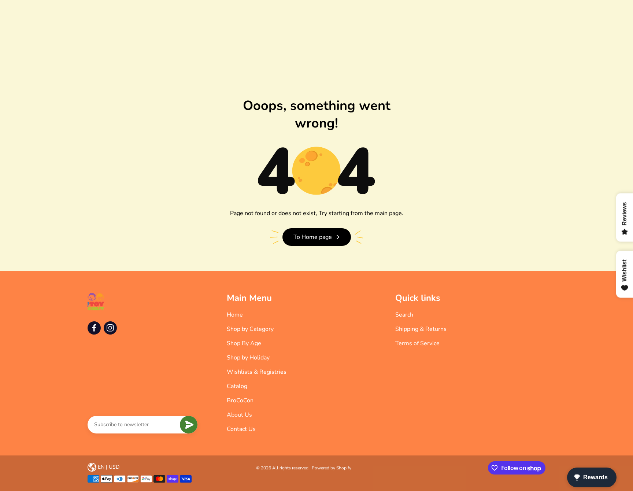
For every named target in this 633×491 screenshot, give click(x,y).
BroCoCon (240, 400)
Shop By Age (244, 343)
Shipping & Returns (421, 329)
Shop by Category (250, 329)
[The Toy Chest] (96, 301)
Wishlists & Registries (256, 372)
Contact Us (241, 429)
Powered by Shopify (331, 468)
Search (404, 315)
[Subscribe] (188, 424)
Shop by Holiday (248, 358)
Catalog (237, 386)
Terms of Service (417, 343)
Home (235, 315)
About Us (239, 415)
